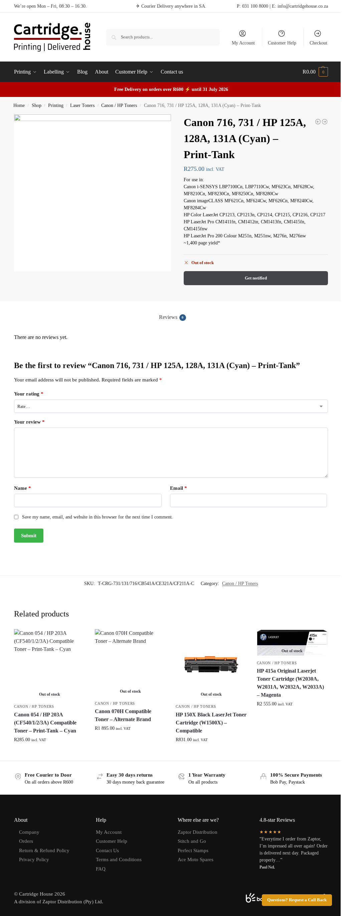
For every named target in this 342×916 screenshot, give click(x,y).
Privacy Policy (34, 859)
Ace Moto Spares (195, 859)
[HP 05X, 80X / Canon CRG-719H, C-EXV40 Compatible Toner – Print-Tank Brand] (324, 121)
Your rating (28, 393)
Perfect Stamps (193, 850)
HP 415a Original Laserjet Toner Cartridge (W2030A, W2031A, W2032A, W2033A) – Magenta (290, 683)
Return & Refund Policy (44, 850)
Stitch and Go (192, 841)
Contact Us (107, 850)
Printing (55, 105)
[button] (315, 72)
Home (19, 105)
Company (29, 832)
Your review (29, 422)
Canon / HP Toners (119, 105)
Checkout (318, 42)
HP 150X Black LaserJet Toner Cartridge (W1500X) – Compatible (211, 722)
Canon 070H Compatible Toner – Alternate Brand (123, 715)
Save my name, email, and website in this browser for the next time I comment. (97, 517)
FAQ (101, 869)
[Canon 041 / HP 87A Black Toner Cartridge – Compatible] (318, 121)
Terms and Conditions (119, 859)
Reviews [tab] (171, 317)
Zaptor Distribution (197, 832)
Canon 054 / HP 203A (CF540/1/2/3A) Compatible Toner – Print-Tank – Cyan (45, 722)
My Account (243, 42)
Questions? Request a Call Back (297, 900)
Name (22, 488)
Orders (26, 841)
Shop (36, 105)
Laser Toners (82, 105)
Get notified (256, 277)
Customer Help (282, 42)
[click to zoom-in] (92, 192)
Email (178, 488)
